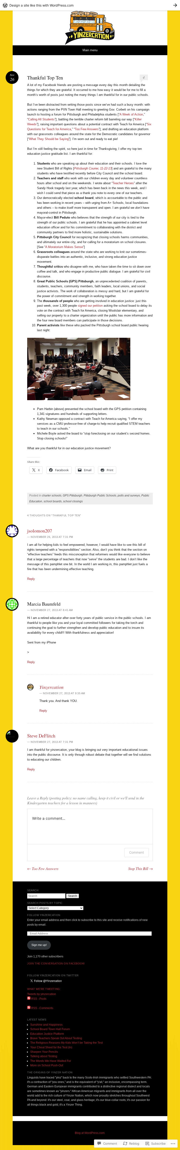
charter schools (51, 495)
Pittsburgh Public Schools (100, 495)
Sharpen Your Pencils (44, 1051)
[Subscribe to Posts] (28, 998)
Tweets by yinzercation (41, 994)
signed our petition (90, 305)
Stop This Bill (140, 868)
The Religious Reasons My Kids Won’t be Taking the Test (66, 1042)
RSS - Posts (38, 998)
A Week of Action (131, 114)
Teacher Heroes (123, 183)
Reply (31, 579)
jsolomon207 (39, 531)
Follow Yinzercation (43, 915)
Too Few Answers (87, 129)
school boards (53, 501)
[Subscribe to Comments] (28, 1008)
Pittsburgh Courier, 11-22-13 (93, 168)
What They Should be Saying (49, 139)
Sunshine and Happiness (46, 1024)
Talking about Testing (43, 1056)
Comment (136, 852)
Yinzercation (51, 687)
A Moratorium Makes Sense (64, 247)
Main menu (90, 50)
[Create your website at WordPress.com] (90, 5)
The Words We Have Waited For (50, 1061)
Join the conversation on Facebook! (56, 963)
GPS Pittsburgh (72, 495)
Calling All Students (41, 119)
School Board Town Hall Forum (50, 1029)
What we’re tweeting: (44, 989)
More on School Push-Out (46, 1065)
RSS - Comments (42, 1008)
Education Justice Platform (47, 1033)
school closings (73, 501)
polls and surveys (129, 495)
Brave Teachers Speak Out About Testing (56, 1038)
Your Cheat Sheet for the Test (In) (51, 1047)
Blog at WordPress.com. (90, 1133)
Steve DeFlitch (41, 736)
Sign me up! (39, 945)
